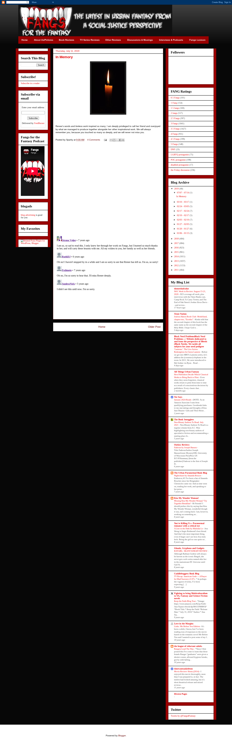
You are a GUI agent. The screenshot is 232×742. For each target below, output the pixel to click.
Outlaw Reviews (181, 445)
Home (101, 326)
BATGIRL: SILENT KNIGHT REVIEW (191, 551)
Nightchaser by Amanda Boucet (188, 475)
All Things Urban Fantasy (186, 372)
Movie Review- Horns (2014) (186, 671)
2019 (176, 189)
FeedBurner (39, 123)
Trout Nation (180, 314)
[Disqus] (108, 189)
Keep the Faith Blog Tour (185, 601)
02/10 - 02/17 (183, 215)
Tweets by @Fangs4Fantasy (183, 716)
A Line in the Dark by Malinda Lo (188, 528)
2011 (176, 270)
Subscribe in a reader (30, 83)
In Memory (181, 196)
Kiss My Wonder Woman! (186, 498)
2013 (176, 261)
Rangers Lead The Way (184, 649)
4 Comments (93, 139)
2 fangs (174, 113)
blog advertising (28, 215)
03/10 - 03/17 (183, 202)
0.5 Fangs (175, 98)
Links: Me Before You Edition (187, 626)
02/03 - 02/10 (183, 220)
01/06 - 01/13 (183, 233)
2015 (176, 252)
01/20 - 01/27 (183, 229)
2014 (176, 256)
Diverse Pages (180, 694)
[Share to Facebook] (120, 140)
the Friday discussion (180, 170)
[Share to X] (117, 140)
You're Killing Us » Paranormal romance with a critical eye (189, 524)
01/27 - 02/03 (183, 224)
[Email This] (111, 140)
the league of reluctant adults (188, 646)
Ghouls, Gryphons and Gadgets (189, 548)
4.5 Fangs (175, 139)
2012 (176, 265)
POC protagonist (178, 160)
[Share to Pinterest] (123, 140)
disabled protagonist (180, 165)
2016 (176, 247)
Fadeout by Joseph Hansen (185, 447)
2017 (176, 243)
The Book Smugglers (184, 419)
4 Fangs (174, 134)
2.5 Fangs (175, 118)
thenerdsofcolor (181, 288)
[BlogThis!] (114, 140)
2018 (176, 239)
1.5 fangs (175, 108)
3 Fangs (174, 123)
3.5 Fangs (175, 129)
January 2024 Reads (183, 400)
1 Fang (174, 103)
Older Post (154, 326)
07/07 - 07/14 (183, 192)
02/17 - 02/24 (183, 211)
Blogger (122, 735)
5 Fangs (174, 144)
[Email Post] (105, 139)
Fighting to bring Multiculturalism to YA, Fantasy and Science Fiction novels (191, 596)
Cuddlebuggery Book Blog (186, 573)
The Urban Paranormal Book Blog (190, 473)
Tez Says (178, 397)
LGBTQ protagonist (180, 154)
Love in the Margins (183, 623)
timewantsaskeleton (183, 669)
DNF (173, 149)
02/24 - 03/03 (183, 206)
